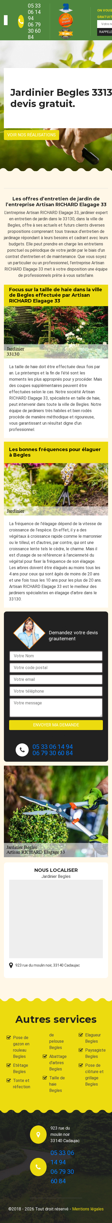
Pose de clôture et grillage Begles (94, 1075)
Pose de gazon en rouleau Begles (21, 1047)
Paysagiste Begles (95, 1053)
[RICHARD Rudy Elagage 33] (6, 20)
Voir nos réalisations (31, 134)
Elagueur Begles (93, 1038)
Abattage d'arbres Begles (58, 1062)
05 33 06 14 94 (34, 12)
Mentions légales (88, 1209)
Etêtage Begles (20, 1068)
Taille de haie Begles (57, 1084)
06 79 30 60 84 (34, 30)
